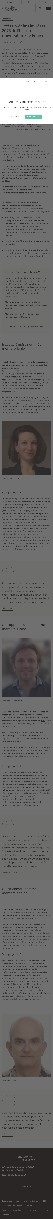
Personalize (16, 117)
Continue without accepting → (37, 82)
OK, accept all (34, 117)
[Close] (26, 609)
